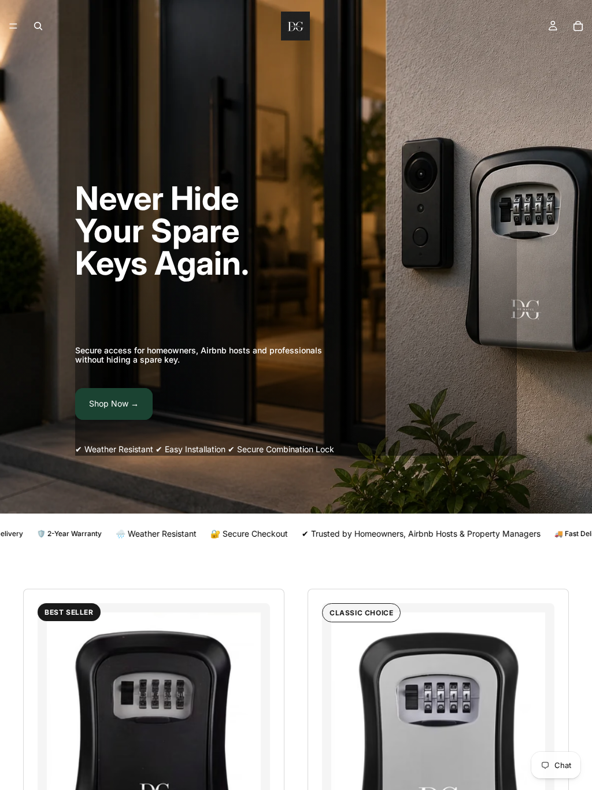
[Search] (38, 26)
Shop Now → (114, 403)
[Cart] (578, 26)
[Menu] (13, 26)
